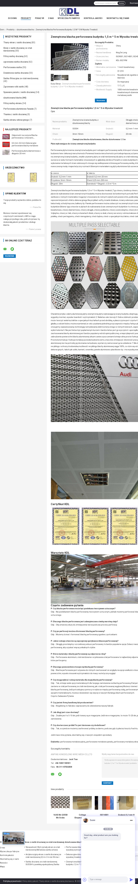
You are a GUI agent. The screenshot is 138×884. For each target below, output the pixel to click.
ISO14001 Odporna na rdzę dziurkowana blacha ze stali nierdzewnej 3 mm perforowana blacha (104, 816)
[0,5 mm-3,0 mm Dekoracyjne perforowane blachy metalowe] (6, 144)
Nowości (4, 863)
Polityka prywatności (12, 881)
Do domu (12, 18)
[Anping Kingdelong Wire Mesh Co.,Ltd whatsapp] (14, 249)
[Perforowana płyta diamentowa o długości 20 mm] (6, 152)
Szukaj (121, 3)
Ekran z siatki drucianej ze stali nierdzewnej (44, 842)
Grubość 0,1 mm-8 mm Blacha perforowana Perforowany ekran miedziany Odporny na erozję (126, 816)
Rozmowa (101, 100)
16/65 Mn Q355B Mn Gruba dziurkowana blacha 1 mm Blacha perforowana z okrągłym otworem (60, 816)
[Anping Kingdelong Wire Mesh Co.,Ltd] (69, 12)
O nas (51, 18)
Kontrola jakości (93, 18)
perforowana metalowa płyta (72, 742)
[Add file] (85, 880)
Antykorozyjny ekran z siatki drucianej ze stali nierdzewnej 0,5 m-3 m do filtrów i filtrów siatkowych (43, 856)
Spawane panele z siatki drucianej (19, 92)
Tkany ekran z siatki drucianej (17, 42)
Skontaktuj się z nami (117, 18)
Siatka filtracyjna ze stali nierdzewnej (20, 78)
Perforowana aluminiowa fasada (18, 109)
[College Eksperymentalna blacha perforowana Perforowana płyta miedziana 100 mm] (82, 802)
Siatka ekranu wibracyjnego (16, 120)
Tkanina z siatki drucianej (15, 114)
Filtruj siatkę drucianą (13, 56)
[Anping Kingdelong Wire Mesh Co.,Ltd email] (6, 249)
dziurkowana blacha (25, 30)
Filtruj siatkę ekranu (12, 103)
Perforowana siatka (12, 67)
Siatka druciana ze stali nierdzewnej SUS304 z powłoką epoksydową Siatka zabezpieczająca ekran (42, 863)
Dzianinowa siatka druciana (15, 73)
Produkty (26, 18)
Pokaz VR (39, 18)
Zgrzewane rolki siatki (13, 86)
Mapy (2, 866)
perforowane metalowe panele (99, 742)
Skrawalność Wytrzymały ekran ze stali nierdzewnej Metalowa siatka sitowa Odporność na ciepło (43, 849)
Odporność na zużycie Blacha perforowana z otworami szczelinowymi (24, 137)
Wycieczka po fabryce (69, 18)
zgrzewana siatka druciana (15, 62)
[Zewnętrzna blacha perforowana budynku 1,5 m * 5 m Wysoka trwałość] (70, 57)
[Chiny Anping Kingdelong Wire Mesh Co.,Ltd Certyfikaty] (11, 177)
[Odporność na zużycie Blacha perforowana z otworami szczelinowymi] (6, 136)
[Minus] (131, 820)
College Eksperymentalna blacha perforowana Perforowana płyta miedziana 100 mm (82, 816)
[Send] (131, 880)
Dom (2, 30)
